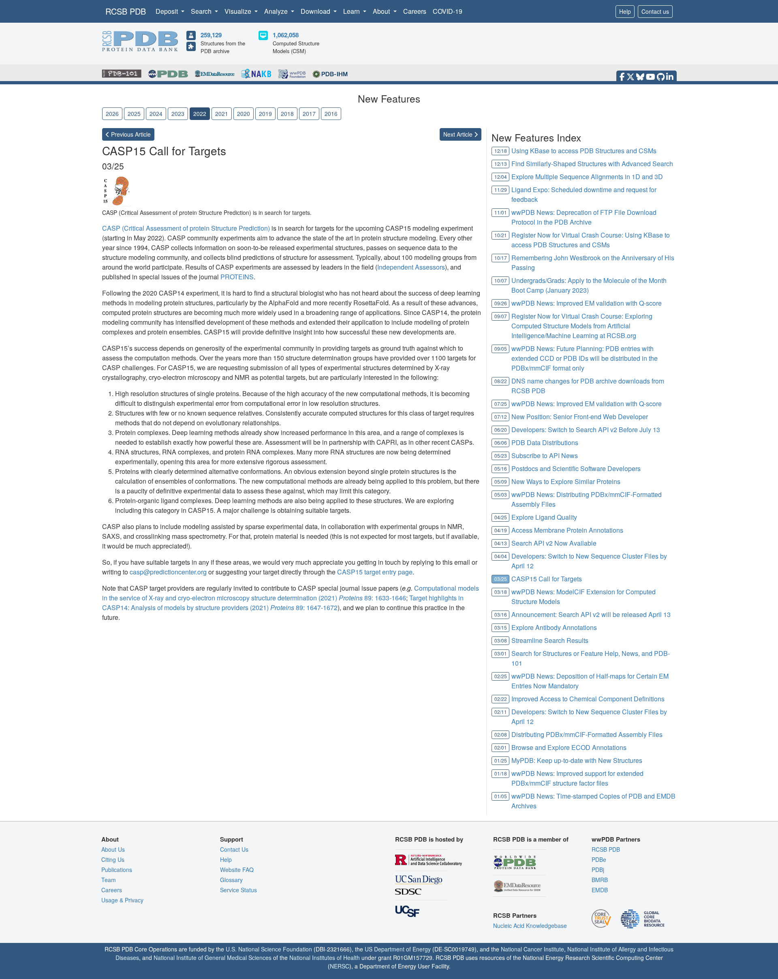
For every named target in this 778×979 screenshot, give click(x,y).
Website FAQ (237, 869)
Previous (130, 134)
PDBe (599, 859)
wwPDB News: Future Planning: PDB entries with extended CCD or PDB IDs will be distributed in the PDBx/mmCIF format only (584, 358)
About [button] (382, 11)
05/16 (500, 468)
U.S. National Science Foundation (269, 949)
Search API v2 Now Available (553, 543)
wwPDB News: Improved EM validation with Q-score (586, 303)
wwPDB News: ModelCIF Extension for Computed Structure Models (583, 596)
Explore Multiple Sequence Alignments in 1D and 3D (587, 176)
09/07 (500, 316)
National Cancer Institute (532, 949)
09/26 (500, 303)
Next (458, 134)
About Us (113, 849)
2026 (112, 113)
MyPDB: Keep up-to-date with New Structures (576, 760)
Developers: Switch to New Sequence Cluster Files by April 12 (589, 560)
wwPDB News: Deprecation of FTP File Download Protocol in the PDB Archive (583, 217)
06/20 (500, 429)
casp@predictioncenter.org (168, 571)
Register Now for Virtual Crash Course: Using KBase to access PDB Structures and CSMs (590, 239)
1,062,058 (286, 34)
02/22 (500, 698)
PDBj (598, 869)
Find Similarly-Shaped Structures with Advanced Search (592, 163)
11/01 (500, 212)
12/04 (500, 176)
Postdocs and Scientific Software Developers (576, 468)
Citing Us (112, 859)
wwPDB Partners (616, 839)
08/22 (500, 380)
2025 (134, 113)
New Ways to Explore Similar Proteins (565, 481)
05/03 (500, 494)
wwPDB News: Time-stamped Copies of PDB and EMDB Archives (593, 800)
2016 (331, 113)
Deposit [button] (168, 11)
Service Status (238, 890)
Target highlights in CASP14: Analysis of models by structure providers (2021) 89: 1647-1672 (283, 602)
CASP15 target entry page (375, 571)
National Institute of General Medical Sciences (212, 957)
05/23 (500, 455)
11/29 (500, 189)
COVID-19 (447, 11)
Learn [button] (352, 11)
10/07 (500, 280)
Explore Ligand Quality (544, 517)
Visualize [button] (238, 11)
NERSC (339, 966)
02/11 (500, 711)
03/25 (500, 578)
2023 (177, 113)
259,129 (211, 34)
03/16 (500, 614)
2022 (199, 113)
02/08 (500, 734)
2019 (265, 113)
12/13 (500, 163)
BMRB (600, 880)
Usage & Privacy (122, 900)
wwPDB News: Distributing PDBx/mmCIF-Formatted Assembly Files (586, 499)
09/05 (500, 348)
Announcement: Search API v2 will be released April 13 (591, 614)
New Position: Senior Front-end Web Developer (579, 416)
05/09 (500, 481)
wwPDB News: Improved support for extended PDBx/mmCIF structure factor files (577, 778)
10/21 (500, 234)
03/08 (500, 640)
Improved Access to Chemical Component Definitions (588, 698)
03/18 (500, 591)
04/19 (500, 530)
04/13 (500, 543)
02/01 (500, 747)
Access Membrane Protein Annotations (567, 530)
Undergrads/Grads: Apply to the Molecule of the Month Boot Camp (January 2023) (589, 285)
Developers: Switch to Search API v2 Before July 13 (585, 429)
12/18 (500, 150)
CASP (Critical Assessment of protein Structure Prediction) (186, 228)
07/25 (500, 403)
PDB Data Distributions (544, 442)
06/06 (500, 442)
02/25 (500, 676)
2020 (243, 113)
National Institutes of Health (324, 957)
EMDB (600, 890)
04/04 (500, 556)
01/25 (500, 760)
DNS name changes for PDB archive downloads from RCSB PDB (587, 385)
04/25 (500, 517)
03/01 (500, 653)
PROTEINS (237, 276)
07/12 (500, 416)
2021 (221, 113)
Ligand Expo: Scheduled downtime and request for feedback (583, 194)
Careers (414, 11)
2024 (156, 113)
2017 (309, 113)
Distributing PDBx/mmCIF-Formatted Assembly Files (587, 734)
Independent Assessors (411, 267)
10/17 (500, 257)
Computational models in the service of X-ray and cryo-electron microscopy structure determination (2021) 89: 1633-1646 (290, 592)
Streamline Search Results (549, 640)
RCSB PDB (125, 11)
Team (108, 880)
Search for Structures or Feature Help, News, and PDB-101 (590, 658)
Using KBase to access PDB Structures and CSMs (583, 150)
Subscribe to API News (544, 455)
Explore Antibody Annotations (554, 627)
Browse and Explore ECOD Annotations (568, 747)
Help (625, 11)
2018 (287, 113)
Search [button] (202, 11)
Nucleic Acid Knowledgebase (530, 925)
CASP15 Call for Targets (546, 578)
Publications (116, 869)
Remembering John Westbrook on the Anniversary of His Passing (592, 262)
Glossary (231, 880)
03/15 (500, 627)
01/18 (500, 773)
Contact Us (234, 849)
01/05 (500, 796)
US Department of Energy (398, 949)
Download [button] (316, 11)
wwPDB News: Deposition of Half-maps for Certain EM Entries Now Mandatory (590, 680)
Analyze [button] (276, 11)
